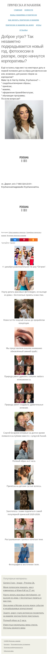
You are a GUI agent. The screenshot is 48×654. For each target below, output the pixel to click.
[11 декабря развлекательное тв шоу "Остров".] (24, 263)
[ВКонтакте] (14, 239)
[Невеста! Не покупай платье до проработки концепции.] (24, 316)
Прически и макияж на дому (20, 24)
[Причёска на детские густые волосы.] (24, 482)
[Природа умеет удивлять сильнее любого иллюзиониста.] (24, 373)
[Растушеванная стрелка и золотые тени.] (24, 536)
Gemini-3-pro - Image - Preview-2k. (19, 583)
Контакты (7, 644)
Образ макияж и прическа (17, 232)
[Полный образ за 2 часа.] (24, 457)
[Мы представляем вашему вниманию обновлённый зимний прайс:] (24, 345)
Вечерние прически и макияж (16, 235)
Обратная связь (9, 651)
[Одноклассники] (33, 239)
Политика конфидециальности (13, 647)
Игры (38, 24)
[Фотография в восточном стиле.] (24, 561)
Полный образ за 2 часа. (14, 620)
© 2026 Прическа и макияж (12, 641)
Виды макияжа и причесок (23, 14)
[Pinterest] (24, 239)
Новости (28, 9)
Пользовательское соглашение (20, 644)
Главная (18, 9)
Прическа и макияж (24, 5)
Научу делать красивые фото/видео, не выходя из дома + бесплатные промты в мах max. (22, 598)
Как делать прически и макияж (23, 19)
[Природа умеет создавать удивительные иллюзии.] (24, 401)
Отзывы (23, 29)
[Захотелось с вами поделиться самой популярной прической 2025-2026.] (24, 508)
